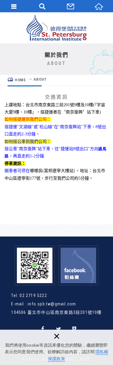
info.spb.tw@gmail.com (52, 304)
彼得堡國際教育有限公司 (57, 27)
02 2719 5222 (33, 295)
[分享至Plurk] (75, 329)
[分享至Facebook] (43, 329)
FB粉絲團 (78, 265)
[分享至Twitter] (59, 329)
